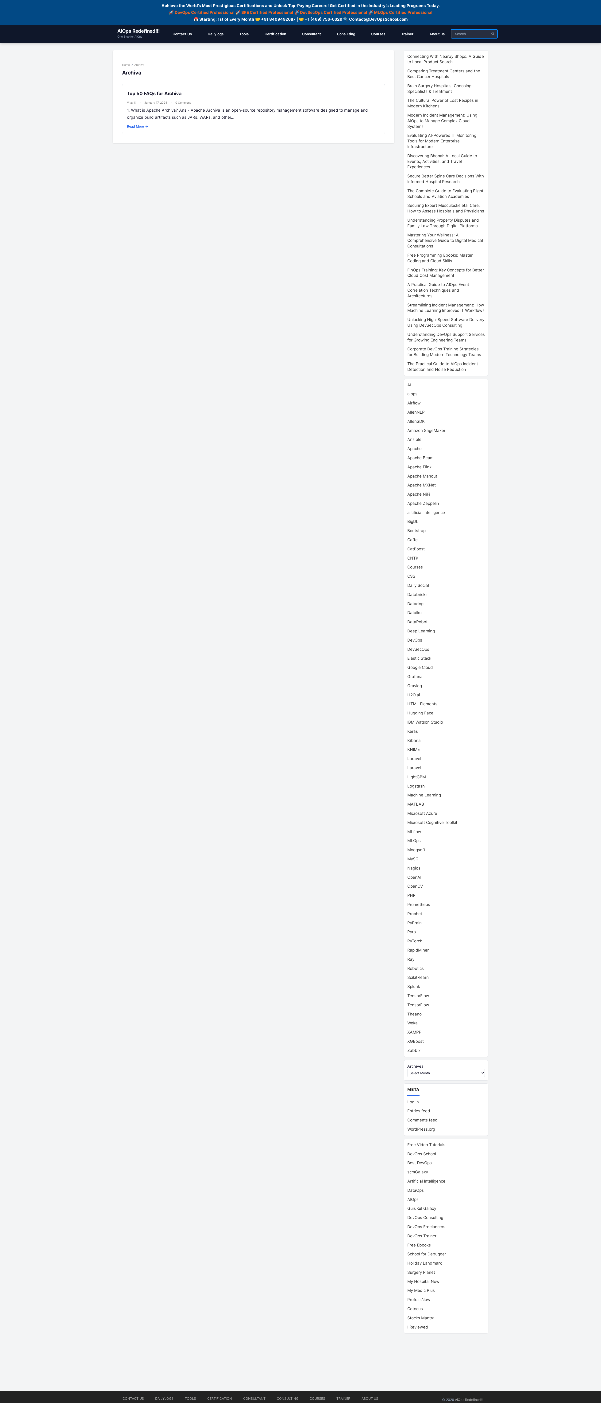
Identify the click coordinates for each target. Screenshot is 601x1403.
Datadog (415, 603)
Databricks (417, 594)
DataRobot (417, 621)
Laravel (414, 758)
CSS (411, 576)
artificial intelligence (426, 512)
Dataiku (414, 612)
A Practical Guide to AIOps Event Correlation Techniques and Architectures (438, 290)
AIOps (413, 1199)
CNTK (412, 558)
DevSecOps (418, 649)
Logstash (416, 786)
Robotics (415, 968)
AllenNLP (416, 412)
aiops (412, 394)
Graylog (414, 685)
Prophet (414, 913)
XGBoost (415, 1041)
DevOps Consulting (425, 1217)
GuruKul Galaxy (421, 1208)
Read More (137, 126)
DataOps (415, 1190)
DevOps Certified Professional (205, 12)
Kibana (414, 740)
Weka (412, 1023)
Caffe (412, 539)
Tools (190, 1398)
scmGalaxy (417, 1172)
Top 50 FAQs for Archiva (154, 93)
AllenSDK (416, 421)
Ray (410, 959)
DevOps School (421, 1154)
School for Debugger (426, 1254)
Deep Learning (421, 631)
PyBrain (414, 923)
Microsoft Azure (422, 813)
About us (370, 1398)
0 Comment (183, 102)
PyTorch (414, 941)
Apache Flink (419, 467)
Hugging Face (420, 713)
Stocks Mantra (421, 1318)
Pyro (411, 931)
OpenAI (414, 877)
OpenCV (415, 886)
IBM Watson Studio (425, 722)
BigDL (412, 521)
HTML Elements (422, 704)
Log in (413, 1102)
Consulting (287, 1398)
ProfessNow (418, 1299)
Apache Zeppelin (423, 503)
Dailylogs (164, 1398)
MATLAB (415, 804)
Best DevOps (419, 1162)
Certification (219, 1398)
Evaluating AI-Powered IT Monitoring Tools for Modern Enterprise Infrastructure (441, 141)
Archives (415, 1066)
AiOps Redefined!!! (138, 31)
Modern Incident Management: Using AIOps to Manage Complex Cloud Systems (442, 121)
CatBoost (416, 549)
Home (126, 65)
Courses (415, 567)
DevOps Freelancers (426, 1226)
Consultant (254, 1398)
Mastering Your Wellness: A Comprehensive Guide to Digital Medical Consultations (445, 241)
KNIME (413, 749)
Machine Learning (424, 795)
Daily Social (418, 585)
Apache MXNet (421, 485)
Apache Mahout (422, 476)
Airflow (414, 403)
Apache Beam (420, 457)
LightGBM (416, 777)
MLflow (414, 831)
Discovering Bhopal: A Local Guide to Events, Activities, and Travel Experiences (442, 161)
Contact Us (133, 1398)
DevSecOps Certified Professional (333, 12)
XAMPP (414, 1032)
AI (409, 385)
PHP (411, 895)
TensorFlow (418, 995)
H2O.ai (413, 695)
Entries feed (418, 1111)
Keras (412, 731)
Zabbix (413, 1050)
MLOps (414, 840)
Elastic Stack (419, 658)
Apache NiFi (418, 494)
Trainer (343, 1398)
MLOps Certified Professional (403, 12)
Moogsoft (416, 849)
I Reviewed (417, 1327)
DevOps (414, 640)
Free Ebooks (419, 1245)
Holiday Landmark (424, 1263)
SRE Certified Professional (267, 12)
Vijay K (131, 102)
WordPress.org (421, 1129)
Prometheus (418, 904)
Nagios (413, 868)
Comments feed (422, 1120)
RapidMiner (418, 950)
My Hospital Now (423, 1281)
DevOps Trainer (421, 1236)
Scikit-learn (418, 977)
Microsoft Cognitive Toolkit (432, 822)
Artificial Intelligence (426, 1181)
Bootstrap (416, 530)
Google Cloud (420, 667)
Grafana (415, 676)
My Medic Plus (421, 1290)
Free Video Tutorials (426, 1144)
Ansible (414, 439)
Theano (414, 1014)
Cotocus (415, 1308)
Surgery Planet (421, 1272)
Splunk (413, 986)
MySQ (413, 859)
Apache (414, 448)
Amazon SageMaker (426, 430)
